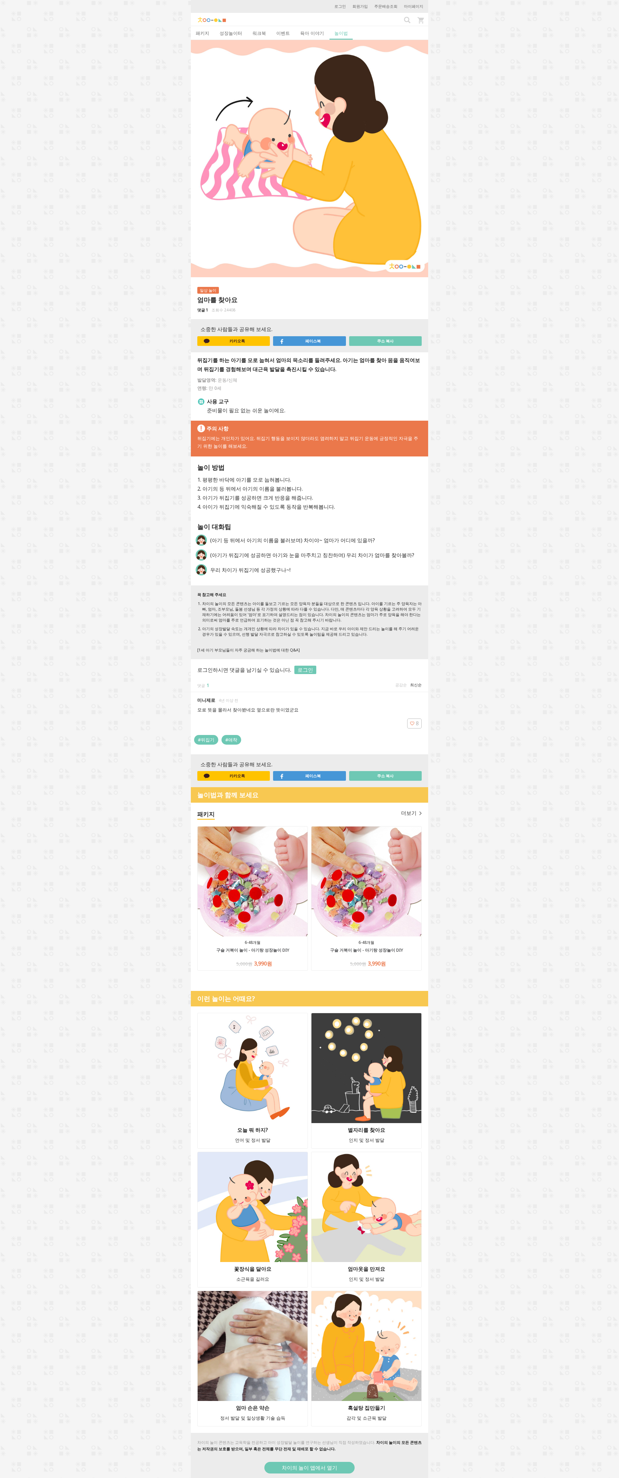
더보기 (409, 813)
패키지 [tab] (202, 33)
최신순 (416, 685)
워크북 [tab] (259, 33)
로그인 (340, 6)
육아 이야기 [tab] (312, 33)
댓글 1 (202, 310)
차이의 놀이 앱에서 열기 (309, 1467)
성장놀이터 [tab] (231, 33)
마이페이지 (413, 6)
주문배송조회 (386, 6)
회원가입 (360, 6)
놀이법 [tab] (341, 33)
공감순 (401, 685)
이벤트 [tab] (283, 33)
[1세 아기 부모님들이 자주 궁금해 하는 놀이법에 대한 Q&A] (248, 650)
